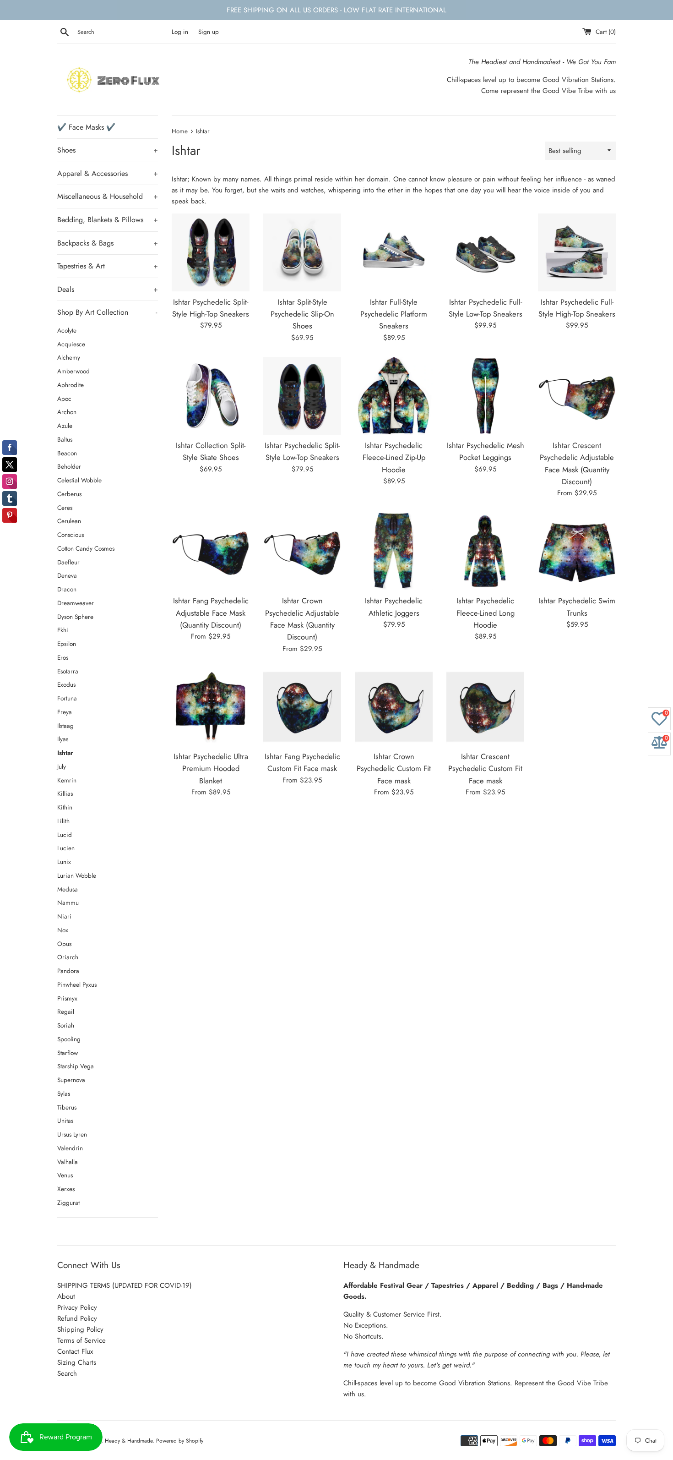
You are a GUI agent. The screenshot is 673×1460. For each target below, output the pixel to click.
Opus (64, 943)
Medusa (67, 889)
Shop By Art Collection (107, 312)
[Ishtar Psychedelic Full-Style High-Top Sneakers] (577, 252)
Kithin (64, 807)
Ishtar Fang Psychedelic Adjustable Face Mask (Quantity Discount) (211, 612)
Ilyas (62, 739)
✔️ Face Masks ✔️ (86, 127)
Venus (65, 1175)
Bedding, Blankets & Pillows (107, 219)
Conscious (70, 534)
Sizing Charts (76, 1362)
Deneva (67, 575)
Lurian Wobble (76, 875)
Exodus (66, 684)
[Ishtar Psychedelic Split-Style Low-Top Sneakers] (302, 396)
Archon (66, 411)
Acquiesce (71, 344)
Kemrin (66, 780)
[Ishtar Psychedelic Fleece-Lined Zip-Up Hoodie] (394, 396)
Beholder (69, 466)
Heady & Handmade (128, 1441)
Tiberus (66, 1107)
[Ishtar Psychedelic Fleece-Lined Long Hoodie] (485, 551)
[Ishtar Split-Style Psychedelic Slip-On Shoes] (302, 252)
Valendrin (70, 1148)
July (61, 766)
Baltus (64, 439)
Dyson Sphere (75, 616)
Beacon (67, 453)
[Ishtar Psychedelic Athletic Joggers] (394, 551)
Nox (62, 930)
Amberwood (73, 371)
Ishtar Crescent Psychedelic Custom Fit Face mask (485, 768)
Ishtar (65, 752)
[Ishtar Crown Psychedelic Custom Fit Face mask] (394, 707)
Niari (64, 916)
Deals (107, 289)
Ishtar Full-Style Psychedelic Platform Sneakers (393, 314)
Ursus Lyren (72, 1134)
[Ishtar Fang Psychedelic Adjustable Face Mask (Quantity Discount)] (211, 551)
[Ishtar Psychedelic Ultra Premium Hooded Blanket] (211, 707)
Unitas (65, 1120)
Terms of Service (81, 1340)
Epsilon (66, 643)
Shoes (107, 150)
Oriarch (67, 957)
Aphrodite (70, 384)
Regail (65, 1011)
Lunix (64, 861)
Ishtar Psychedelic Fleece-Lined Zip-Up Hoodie (394, 457)
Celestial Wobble (79, 480)
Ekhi (62, 629)
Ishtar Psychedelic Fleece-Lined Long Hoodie (485, 612)
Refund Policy (77, 1318)
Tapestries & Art (107, 266)
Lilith (63, 821)
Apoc (64, 398)
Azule (64, 425)
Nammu (68, 902)
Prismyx (67, 998)
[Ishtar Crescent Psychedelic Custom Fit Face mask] (485, 707)
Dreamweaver (75, 602)
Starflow (67, 1052)
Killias (65, 793)
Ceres (64, 507)
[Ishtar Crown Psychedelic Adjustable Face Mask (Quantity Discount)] (302, 551)
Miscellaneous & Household (107, 196)
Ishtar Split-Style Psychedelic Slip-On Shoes (302, 314)
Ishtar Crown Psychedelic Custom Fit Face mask (394, 768)
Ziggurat (68, 1202)
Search (67, 1373)
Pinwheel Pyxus (77, 984)
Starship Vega (75, 1066)
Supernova (71, 1079)
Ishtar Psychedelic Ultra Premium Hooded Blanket (211, 768)
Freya (64, 711)
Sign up (208, 31)
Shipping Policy (80, 1329)
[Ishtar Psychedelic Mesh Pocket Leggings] (485, 396)
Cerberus (69, 493)
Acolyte (66, 330)
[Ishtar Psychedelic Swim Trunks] (577, 551)
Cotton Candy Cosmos (85, 548)
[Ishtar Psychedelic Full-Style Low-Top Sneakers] (485, 252)
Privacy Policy (77, 1307)
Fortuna (67, 698)
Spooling (69, 1039)
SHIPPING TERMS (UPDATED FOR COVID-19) (124, 1285)
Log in (180, 31)
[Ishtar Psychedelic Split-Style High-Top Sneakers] (211, 252)
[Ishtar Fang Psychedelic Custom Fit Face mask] (302, 707)
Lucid (64, 834)
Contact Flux (75, 1351)
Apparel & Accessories (107, 173)
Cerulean (69, 520)
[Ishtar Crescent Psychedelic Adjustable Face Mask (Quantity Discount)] (577, 396)
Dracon (66, 589)
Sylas (63, 1093)
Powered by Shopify (179, 1441)
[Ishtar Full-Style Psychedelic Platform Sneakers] (394, 252)
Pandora (68, 970)
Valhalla (67, 1161)
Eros (62, 657)
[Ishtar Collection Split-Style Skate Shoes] (211, 396)
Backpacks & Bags (107, 243)
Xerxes (66, 1188)
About (66, 1296)
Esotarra (67, 671)
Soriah (65, 1025)
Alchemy (68, 357)
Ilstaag (65, 725)
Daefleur (68, 562)
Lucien (66, 848)
